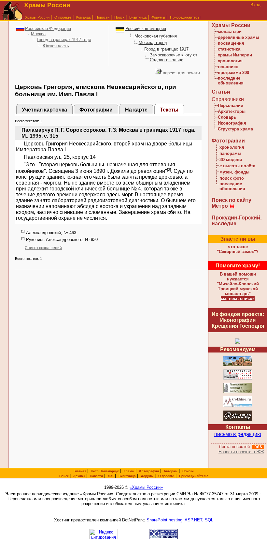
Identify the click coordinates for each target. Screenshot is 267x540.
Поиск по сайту (231, 200)
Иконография (232, 123)
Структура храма (235, 129)
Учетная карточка (44, 109)
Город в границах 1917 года (64, 39)
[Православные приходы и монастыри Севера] (238, 392)
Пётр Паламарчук (105, 471)
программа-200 (233, 72)
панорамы (230, 153)
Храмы (128, 471)
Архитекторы (232, 111)
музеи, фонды (234, 172)
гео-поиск (228, 66)
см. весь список (238, 298)
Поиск (119, 17)
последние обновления (231, 80)
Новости (102, 17)
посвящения (231, 43)
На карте (136, 109)
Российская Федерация (48, 28)
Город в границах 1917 (166, 49)
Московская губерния (155, 36)
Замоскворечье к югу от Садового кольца (173, 57)
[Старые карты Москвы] (238, 419)
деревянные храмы (238, 37)
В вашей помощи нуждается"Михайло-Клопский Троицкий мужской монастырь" (238, 284)
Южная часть (56, 45)
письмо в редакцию (237, 434)
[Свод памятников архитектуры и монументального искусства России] (238, 365)
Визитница (138, 17)
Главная (80, 471)
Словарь (227, 117)
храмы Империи (235, 54)
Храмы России (37, 17)
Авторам (170, 471)
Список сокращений (43, 248)
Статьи (221, 92)
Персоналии (230, 105)
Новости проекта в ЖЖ (241, 451)
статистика (229, 49)
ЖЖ (111, 476)
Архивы (79, 476)
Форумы (158, 17)
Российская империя (145, 28)
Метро (220, 206)
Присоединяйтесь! (185, 17)
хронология (230, 60)
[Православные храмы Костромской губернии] (238, 378)
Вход (255, 4)
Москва (38, 33)
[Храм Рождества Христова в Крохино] (238, 406)
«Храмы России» (146, 487)
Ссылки (188, 471)
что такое (238, 249)
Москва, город (153, 42)
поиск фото (231, 178)
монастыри (230, 31)
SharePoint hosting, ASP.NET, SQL (180, 520)
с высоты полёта (237, 165)
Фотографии (96, 109)
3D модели (230, 159)
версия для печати (181, 72)
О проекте (166, 476)
